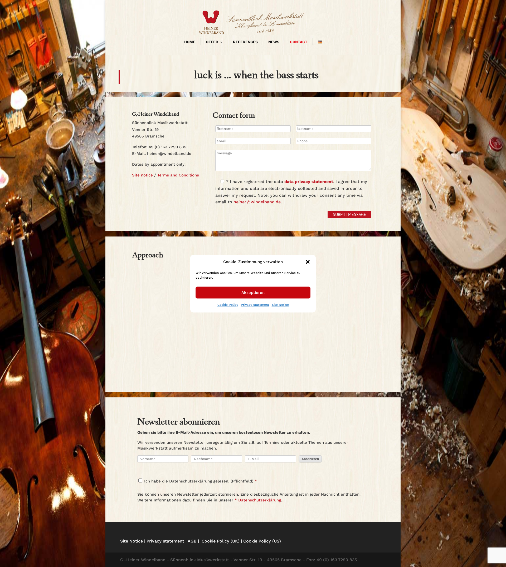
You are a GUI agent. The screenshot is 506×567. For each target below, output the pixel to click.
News (273, 42)
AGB (192, 541)
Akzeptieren (253, 292)
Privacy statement (255, 305)
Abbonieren (310, 458)
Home (189, 42)
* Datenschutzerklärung (258, 500)
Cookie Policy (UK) (221, 541)
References (245, 42)
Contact (298, 42)
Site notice (142, 175)
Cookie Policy (227, 305)
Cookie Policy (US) (262, 541)
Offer (212, 42)
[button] (307, 262)
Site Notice (280, 305)
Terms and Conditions (178, 175)
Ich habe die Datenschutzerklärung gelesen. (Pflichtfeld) (198, 481)
